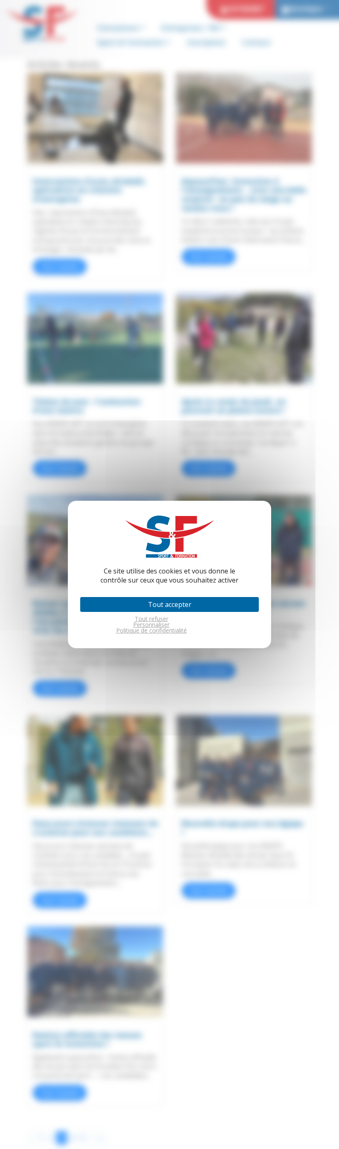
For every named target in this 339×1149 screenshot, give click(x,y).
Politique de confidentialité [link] (151, 630)
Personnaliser (151, 625)
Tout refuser (151, 619)
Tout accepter (169, 604)
